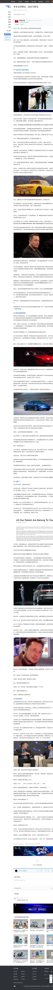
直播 (9, 19)
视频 (9, 22)
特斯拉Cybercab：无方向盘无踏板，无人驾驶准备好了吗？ (20, 961)
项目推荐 (15, 974)
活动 (9, 27)
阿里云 (25, 986)
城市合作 (15, 971)
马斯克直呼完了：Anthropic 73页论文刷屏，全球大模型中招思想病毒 (37, 946)
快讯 (9, 14)
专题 (9, 24)
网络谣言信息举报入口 (18, 982)
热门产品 (34, 974)
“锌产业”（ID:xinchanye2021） (31, 839)
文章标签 (34, 976)
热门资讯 (34, 971)
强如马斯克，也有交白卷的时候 (37, 930)
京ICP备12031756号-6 (46, 988)
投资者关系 (15, 979)
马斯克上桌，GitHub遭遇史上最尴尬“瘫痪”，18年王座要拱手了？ (37, 961)
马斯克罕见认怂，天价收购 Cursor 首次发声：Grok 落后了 (20, 931)
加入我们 (23, 979)
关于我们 (23, 974)
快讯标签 (34, 979)
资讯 (9, 17)
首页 (9, 12)
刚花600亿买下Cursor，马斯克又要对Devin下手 (20, 946)
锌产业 (14, 10)
